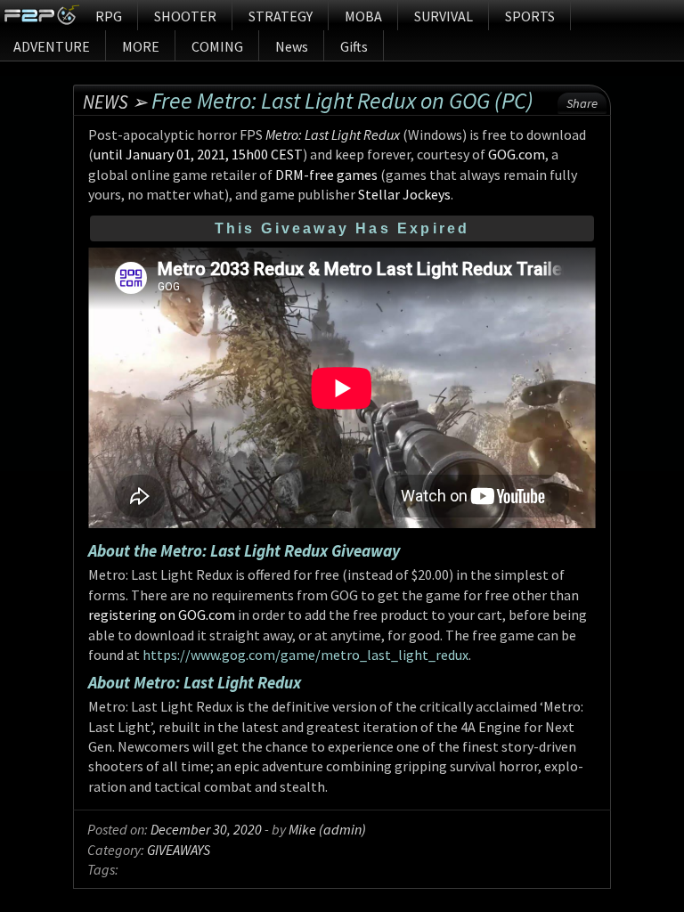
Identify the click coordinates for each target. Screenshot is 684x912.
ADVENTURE (51, 46)
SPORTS (530, 16)
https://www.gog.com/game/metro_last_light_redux (305, 655)
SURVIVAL (443, 16)
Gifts (354, 46)
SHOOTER (185, 16)
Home (41, 15)
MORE (140, 46)
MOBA (363, 16)
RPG (108, 16)
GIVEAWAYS (178, 850)
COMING (217, 46)
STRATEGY (280, 16)
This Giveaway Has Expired (342, 228)
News (291, 46)
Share (582, 103)
